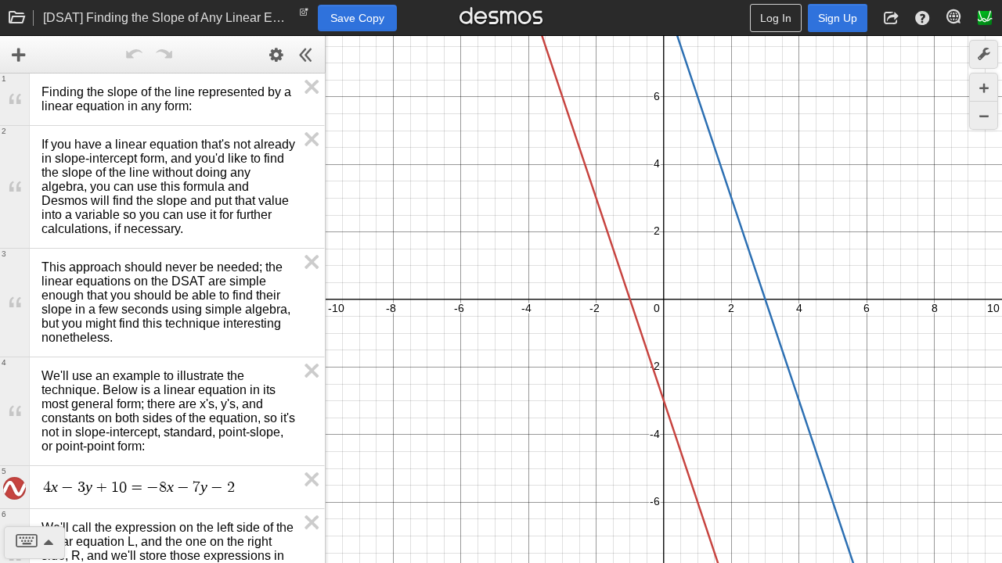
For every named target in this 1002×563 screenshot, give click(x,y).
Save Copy (357, 18)
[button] (890, 18)
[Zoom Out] (983, 115)
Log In (775, 18)
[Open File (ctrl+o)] (17, 18)
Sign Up (837, 18)
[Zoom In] (983, 87)
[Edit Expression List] (276, 54)
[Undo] (134, 54)
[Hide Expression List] (306, 54)
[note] (304, 15)
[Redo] (164, 54)
